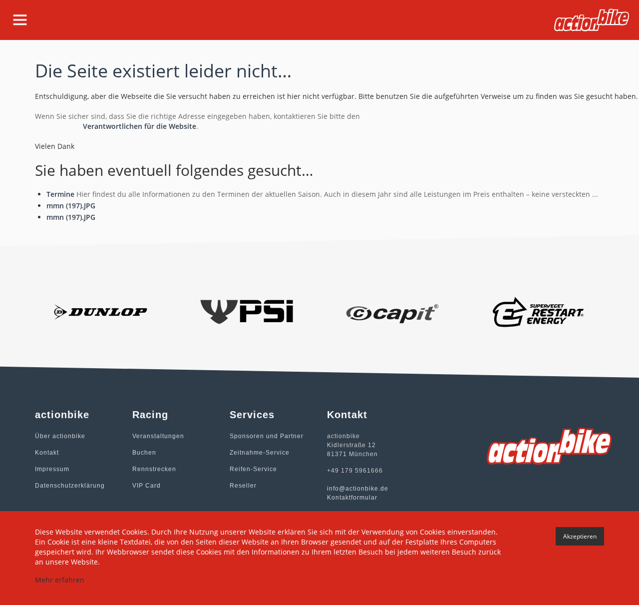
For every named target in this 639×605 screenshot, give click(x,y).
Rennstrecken (154, 469)
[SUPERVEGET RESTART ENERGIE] (539, 311)
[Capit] (392, 311)
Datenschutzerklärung (70, 485)
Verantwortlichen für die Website (139, 126)
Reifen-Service (253, 469)
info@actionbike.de (357, 488)
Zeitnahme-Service (260, 452)
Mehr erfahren (59, 580)
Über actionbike (60, 436)
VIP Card (146, 485)
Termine (60, 194)
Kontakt (47, 452)
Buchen (144, 452)
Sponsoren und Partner (267, 436)
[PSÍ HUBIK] (247, 311)
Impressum (52, 469)
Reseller (243, 485)
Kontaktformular (352, 497)
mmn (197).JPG (70, 205)
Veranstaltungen (158, 436)
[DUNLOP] (100, 311)
